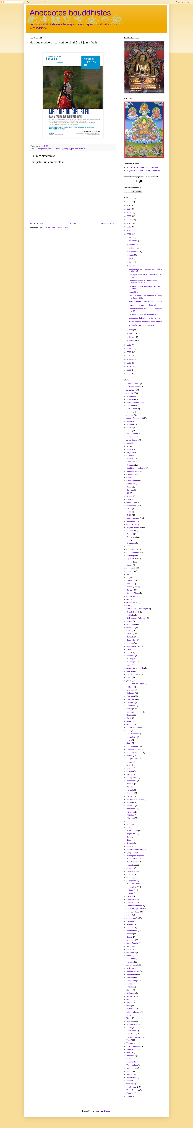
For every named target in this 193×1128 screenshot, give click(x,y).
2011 (129, 359)
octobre (132, 248)
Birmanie (130, 465)
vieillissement (131, 1077)
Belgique (130, 452)
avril (131, 330)
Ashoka (129, 427)
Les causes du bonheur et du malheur (144, 318)
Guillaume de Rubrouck (136, 618)
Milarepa (130, 818)
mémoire (130, 812)
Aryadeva (130, 421)
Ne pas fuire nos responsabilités (142, 325)
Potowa (129, 896)
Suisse (129, 1002)
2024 (129, 209)
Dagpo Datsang (132, 518)
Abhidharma (131, 390)
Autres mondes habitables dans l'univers (145, 322)
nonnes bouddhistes (134, 849)
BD (127, 446)
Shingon (129, 984)
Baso (128, 443)
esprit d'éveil (131, 559)
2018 (129, 230)
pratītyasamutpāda (134, 906)
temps (129, 1027)
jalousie (129, 671)
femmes (129, 571)
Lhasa (129, 740)
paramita (74, 149)
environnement (132, 552)
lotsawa (129, 771)
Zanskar (129, 1093)
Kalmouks (130, 702)
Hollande (130, 637)
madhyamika (131, 777)
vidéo (128, 1074)
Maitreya (130, 784)
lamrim (129, 724)
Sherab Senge (132, 981)
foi (127, 577)
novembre (133, 244)
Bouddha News (132, 471)
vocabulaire (131, 1087)
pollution (129, 893)
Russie (129, 937)
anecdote (130, 412)
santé (128, 949)
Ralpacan (130, 921)
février (132, 337)
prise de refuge (132, 912)
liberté (129, 743)
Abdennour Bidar (133, 387)
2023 (129, 212)
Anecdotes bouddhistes (70, 12)
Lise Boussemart (133, 749)
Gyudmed (130, 627)
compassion (42, 149)
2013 (129, 352)
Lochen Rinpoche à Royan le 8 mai (143, 314)
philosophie (131, 887)
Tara (128, 1018)
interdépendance (133, 659)
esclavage (130, 555)
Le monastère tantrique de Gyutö (142, 305)
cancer (129, 477)
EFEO (128, 546)
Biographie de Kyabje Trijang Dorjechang (143, 170)
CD (127, 493)
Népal (128, 840)
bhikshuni (130, 456)
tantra (128, 1015)
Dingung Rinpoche (134, 527)
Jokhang (130, 687)
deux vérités (131, 524)
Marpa (129, 802)
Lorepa (129, 762)
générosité (58, 149)
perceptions (131, 881)
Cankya (129, 487)
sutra (128, 1006)
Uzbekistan (131, 1056)
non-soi (129, 846)
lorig (128, 765)
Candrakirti (130, 484)
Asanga (129, 424)
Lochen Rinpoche (133, 752)
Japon (129, 677)
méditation (130, 809)
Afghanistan (131, 396)
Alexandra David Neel (135, 402)
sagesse (129, 940)
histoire (129, 634)
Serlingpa (130, 968)
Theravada (130, 1034)
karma (129, 709)
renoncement (131, 931)
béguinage (130, 449)
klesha (129, 715)
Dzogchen (130, 543)
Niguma (129, 843)
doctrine (129, 531)
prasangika (131, 899)
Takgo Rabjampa (133, 1012)
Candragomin (132, 480)
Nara (128, 837)
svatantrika (130, 1009)
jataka (128, 681)
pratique (82, 149)
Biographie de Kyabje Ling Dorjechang (142, 167)
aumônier (130, 437)
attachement (131, 434)
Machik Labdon (132, 774)
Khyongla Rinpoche (134, 712)
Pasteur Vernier (132, 871)
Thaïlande (130, 1031)
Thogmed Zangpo (133, 1037)
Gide (128, 606)
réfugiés (129, 924)
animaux (130, 415)
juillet (131, 259)
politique (129, 890)
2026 (129, 202)
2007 (129, 374)
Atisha (129, 431)
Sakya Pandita (132, 943)
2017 (129, 234)
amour (129, 405)
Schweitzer (130, 959)
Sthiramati (130, 993)
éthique (129, 562)
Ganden (129, 590)
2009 (129, 366)
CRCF (129, 515)
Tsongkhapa (131, 1049)
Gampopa (130, 584)
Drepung (130, 534)
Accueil (73, 223)
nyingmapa (131, 852)
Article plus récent (37, 223)
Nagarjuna (130, 834)
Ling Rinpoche (132, 746)
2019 (129, 227)
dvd (127, 540)
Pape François (132, 862)
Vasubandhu (131, 1065)
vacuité (129, 1059)
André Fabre (131, 409)
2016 (129, 238)
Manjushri (130, 793)
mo (127, 821)
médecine (130, 806)
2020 (129, 223)
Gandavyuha (131, 587)
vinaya (129, 1084)
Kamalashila (131, 706)
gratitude (130, 615)
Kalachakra (131, 699)
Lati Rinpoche (132, 734)
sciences (130, 962)
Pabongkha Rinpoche (135, 856)
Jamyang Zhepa (133, 674)
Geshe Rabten (132, 602)
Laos (128, 731)
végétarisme (131, 1068)
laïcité (128, 721)
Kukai (128, 718)
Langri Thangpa (133, 727)
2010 (129, 363)
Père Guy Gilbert (133, 884)
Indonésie (130, 656)
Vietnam (129, 1081)
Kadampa (130, 693)
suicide (129, 999)
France (50, 149)
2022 (129, 216)
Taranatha (130, 1021)
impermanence (132, 646)
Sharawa (130, 977)
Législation (130, 737)
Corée (129, 509)
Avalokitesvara (132, 440)
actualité (129, 393)
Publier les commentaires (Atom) (54, 228)
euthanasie (131, 568)
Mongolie (66, 149)
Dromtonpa (131, 537)
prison (129, 915)
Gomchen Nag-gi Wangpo (137, 609)
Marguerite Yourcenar (135, 799)
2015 (129, 345)
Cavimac (130, 490)
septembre (134, 251)
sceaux (129, 956)
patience (130, 874)
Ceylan (129, 496)
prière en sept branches (136, 909)
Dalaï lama (130, 521)
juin (131, 262)
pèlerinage (130, 877)
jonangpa (130, 690)
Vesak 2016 (133, 292)
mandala (130, 790)
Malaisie (129, 787)
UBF (128, 1052)
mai (131, 266)
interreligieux (131, 662)
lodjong (129, 755)
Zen (128, 1096)
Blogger (107, 1111)
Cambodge (131, 474)
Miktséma (130, 815)
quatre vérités (132, 918)
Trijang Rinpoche (133, 1046)
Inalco (128, 649)
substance (130, 996)
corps (128, 512)
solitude (129, 987)
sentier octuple (132, 965)
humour (129, 643)
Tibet (128, 1040)
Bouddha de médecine (135, 468)
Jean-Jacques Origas (135, 684)
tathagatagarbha (133, 1024)
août (131, 255)
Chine (128, 499)
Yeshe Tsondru (132, 1090)
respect (129, 934)
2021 (129, 220)
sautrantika (131, 952)
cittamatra (130, 502)
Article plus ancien (108, 223)
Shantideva (131, 974)
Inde (128, 652)
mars (131, 333)
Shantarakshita (132, 971)
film (127, 574)
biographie (130, 462)
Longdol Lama (132, 759)
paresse (129, 868)
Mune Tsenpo (132, 831)
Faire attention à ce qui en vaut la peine (145, 301)
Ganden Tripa (132, 593)
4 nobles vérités (133, 384)
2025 (129, 205)
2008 (129, 370)
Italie (128, 665)
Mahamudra (131, 781)
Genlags (129, 599)
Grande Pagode (133, 612)
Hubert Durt (131, 640)
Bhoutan (129, 459)
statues (129, 990)
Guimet (129, 621)
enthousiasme (132, 549)
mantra (129, 796)
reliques (129, 927)
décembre (133, 241)
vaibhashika (131, 1062)
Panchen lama (132, 859)
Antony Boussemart (134, 418)
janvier (132, 340)
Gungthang (131, 624)
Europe (129, 565)
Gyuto (128, 631)
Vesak (128, 1071)
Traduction (130, 1043)
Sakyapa (130, 946)
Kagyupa (130, 696)
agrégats (130, 399)
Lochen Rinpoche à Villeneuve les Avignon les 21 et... (143, 281)
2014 (129, 349)
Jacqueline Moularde (135, 668)
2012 (129, 356)
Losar (128, 768)
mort (128, 827)
